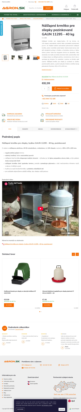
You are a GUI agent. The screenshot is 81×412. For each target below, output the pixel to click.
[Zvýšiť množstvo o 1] (48, 88)
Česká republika (34, 383)
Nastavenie (20, 409)
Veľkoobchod (7, 395)
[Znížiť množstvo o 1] (48, 90)
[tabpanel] (21, 284)
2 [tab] (41, 311)
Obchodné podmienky (9, 386)
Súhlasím (61, 409)
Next (77, 254)
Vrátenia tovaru (7, 390)
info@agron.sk (28, 365)
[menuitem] (11, 14)
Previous (73, 254)
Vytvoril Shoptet (75, 408)
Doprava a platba (6, 2)
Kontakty (6, 383)
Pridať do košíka (63, 89)
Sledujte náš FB (65, 365)
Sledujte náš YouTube (29, 368)
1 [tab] (39, 311)
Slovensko (32, 381)
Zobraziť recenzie (19, 329)
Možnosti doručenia (49, 79)
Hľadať (48, 8)
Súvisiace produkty (70, 129)
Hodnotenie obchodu (9, 381)
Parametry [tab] (25, 129)
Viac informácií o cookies (47, 405)
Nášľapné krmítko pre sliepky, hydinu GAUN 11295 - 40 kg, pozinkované (28, 244)
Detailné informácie (46, 70)
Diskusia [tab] (40, 129)
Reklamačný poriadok (9, 388)
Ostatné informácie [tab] (56, 129)
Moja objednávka (8, 397)
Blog (5, 393)
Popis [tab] (9, 129)
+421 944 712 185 (48, 99)
